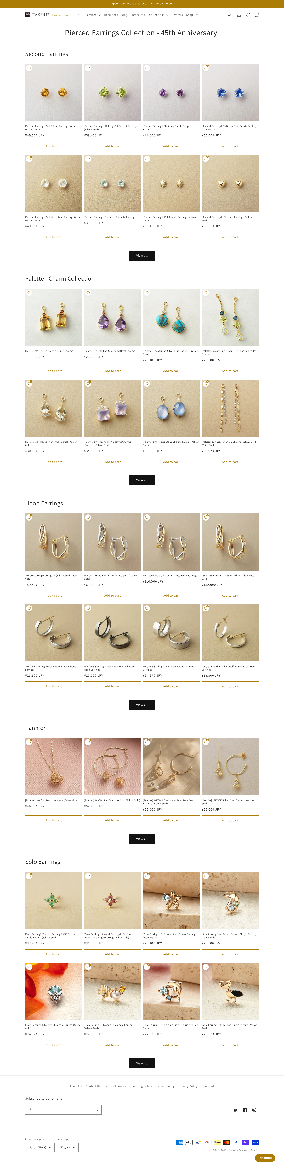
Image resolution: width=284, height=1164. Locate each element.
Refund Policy (165, 1086)
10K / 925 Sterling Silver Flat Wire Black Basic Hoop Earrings (109, 668)
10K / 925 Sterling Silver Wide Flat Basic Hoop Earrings (169, 668)
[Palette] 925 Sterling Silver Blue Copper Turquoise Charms (171, 352)
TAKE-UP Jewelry (229, 1150)
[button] (92, 14)
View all (142, 255)
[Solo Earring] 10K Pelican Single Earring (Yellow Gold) (229, 1027)
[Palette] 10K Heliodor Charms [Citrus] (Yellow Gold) (51, 443)
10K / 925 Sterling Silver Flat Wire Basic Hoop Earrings (50, 668)
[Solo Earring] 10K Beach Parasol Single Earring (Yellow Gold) (229, 936)
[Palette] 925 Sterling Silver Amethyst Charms (109, 350)
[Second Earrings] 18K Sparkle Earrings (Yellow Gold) (169, 219)
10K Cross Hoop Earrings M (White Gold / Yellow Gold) (111, 577)
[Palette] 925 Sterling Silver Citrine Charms (49, 350)
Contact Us (93, 1086)
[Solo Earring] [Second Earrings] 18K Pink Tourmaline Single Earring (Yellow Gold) (107, 936)
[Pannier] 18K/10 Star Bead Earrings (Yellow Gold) (112, 800)
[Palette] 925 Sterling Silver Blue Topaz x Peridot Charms (229, 352)
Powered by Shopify (249, 1150)
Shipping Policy (141, 1086)
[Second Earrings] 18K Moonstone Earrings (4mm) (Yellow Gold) (53, 219)
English (65, 1147)
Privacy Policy (188, 1086)
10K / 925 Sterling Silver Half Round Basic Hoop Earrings (229, 668)
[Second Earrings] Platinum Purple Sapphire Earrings (168, 128)
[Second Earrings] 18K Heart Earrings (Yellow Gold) (227, 219)
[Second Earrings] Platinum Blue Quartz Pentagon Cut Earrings (230, 128)
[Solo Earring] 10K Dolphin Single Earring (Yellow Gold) (170, 1027)
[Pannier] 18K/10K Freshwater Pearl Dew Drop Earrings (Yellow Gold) (168, 802)
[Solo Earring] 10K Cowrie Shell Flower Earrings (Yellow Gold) (169, 936)
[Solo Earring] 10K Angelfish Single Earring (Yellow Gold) (108, 1027)
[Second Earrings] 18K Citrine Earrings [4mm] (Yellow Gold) (51, 128)
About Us (76, 1086)
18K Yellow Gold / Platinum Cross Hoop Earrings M (171, 575)
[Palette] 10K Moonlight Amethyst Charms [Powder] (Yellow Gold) (107, 443)
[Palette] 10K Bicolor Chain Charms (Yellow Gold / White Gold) (230, 443)
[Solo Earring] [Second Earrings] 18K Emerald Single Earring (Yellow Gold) (51, 936)
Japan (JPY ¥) (38, 1147)
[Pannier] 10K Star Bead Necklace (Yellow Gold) (52, 800)
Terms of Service (116, 1086)
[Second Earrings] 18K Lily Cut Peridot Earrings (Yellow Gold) (110, 128)
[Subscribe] (96, 1110)
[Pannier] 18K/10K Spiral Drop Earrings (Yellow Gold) (228, 802)
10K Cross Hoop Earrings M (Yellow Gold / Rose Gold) (51, 577)
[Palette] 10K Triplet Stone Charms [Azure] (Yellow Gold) (171, 443)
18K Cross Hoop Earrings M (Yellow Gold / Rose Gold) (228, 577)
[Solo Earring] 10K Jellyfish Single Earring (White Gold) (53, 1027)
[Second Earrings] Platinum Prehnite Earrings (110, 217)
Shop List (208, 1086)
